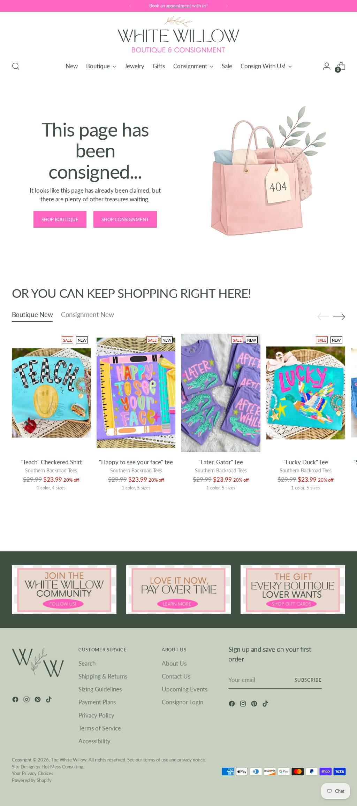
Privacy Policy (96, 715)
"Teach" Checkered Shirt (51, 462)
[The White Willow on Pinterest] (38, 700)
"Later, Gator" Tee (220, 462)
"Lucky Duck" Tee (305, 462)
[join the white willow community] (64, 589)
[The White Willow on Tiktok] (49, 700)
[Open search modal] (16, 66)
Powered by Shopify (32, 780)
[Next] (226, 6)
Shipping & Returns (102, 676)
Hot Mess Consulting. (62, 766)
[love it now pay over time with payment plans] (178, 589)
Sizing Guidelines (100, 689)
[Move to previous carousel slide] (323, 317)
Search (87, 663)
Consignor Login (182, 702)
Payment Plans (97, 702)
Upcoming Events (184, 689)
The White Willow (68, 759)
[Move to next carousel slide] (339, 317)
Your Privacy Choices (32, 773)
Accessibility (94, 741)
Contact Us (176, 676)
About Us (174, 663)
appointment (178, 5)
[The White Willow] (178, 35)
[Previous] (130, 6)
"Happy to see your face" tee (136, 462)
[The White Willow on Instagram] (27, 700)
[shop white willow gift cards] (293, 589)
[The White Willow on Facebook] (16, 700)
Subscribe (308, 680)
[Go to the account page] (327, 66)
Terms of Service (99, 728)
